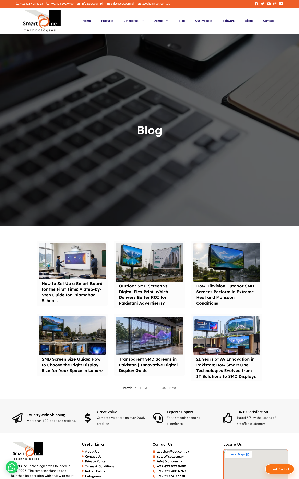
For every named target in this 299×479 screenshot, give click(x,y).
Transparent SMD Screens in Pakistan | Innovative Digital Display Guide (148, 365)
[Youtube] (268, 4)
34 (164, 388)
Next (172, 388)
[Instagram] (275, 4)
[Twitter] (262, 4)
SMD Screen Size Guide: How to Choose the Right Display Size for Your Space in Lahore (72, 365)
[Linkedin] (281, 4)
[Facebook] (256, 4)
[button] (133, 21)
